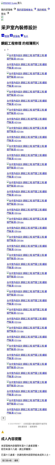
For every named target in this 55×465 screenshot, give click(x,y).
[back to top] (3, 418)
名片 (26, 36)
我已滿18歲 (7, 460)
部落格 (16, 36)
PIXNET (17, 424)
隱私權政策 (22, 427)
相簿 (7, 36)
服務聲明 (33, 427)
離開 (16, 460)
